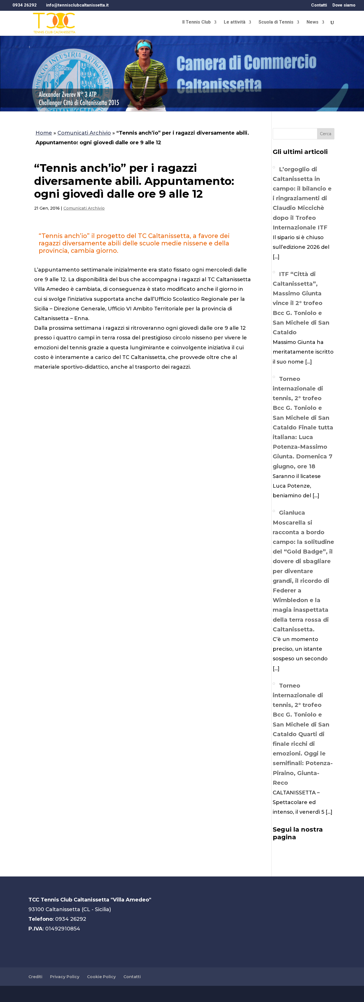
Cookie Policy (101, 976)
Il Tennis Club (196, 22)
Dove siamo (343, 5)
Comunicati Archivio (84, 133)
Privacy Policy (64, 976)
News (312, 22)
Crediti (35, 976)
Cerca (325, 133)
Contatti (319, 5)
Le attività (234, 22)
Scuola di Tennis (275, 22)
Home (44, 133)
